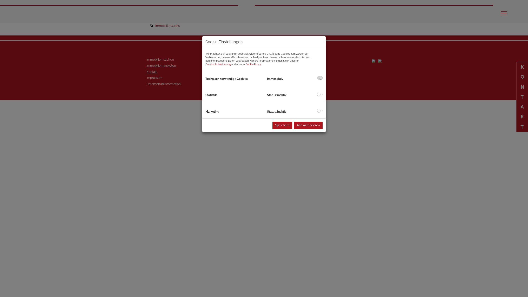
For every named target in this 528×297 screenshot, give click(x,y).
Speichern (282, 125)
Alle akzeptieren (308, 125)
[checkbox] (320, 78)
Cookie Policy (253, 64)
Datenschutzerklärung (218, 64)
